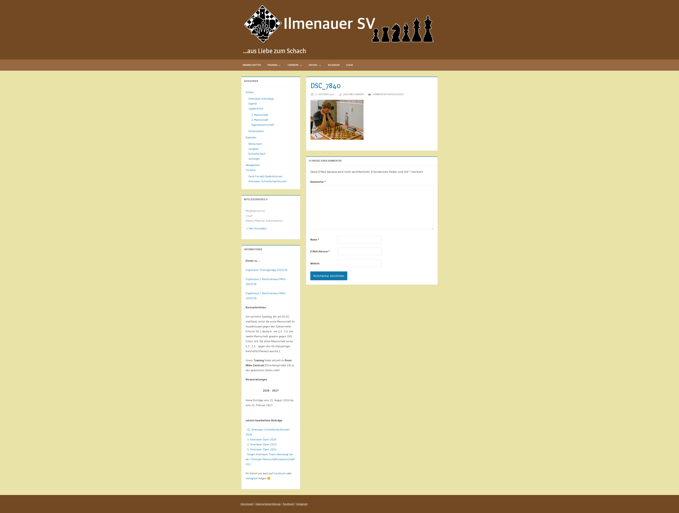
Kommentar (318, 181)
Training (272, 65)
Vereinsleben (256, 131)
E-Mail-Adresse (320, 251)
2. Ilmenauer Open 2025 (262, 444)
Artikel (313, 65)
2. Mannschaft (259, 119)
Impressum (246, 504)
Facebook (280, 473)
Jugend (252, 103)
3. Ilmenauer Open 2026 (261, 439)
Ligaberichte (255, 108)
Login (349, 65)
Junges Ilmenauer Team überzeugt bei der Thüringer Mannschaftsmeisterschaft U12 (270, 459)
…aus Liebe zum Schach (274, 51)
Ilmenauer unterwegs (261, 98)
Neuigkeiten (253, 165)
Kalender (334, 65)
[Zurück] (251, 390)
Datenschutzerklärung (268, 504)
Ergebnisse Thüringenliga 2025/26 (267, 270)
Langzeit (253, 148)
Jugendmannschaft (262, 124)
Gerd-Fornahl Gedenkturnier (265, 176)
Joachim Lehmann (353, 94)
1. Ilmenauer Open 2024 (262, 449)
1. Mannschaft (259, 115)
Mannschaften (252, 65)
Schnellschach (257, 153)
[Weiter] (291, 390)
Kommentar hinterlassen (388, 94)
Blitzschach (255, 144)
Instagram (252, 478)
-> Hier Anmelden (256, 228)
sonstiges (254, 158)
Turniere (293, 65)
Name (314, 239)
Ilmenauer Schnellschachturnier (267, 181)
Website (315, 263)
